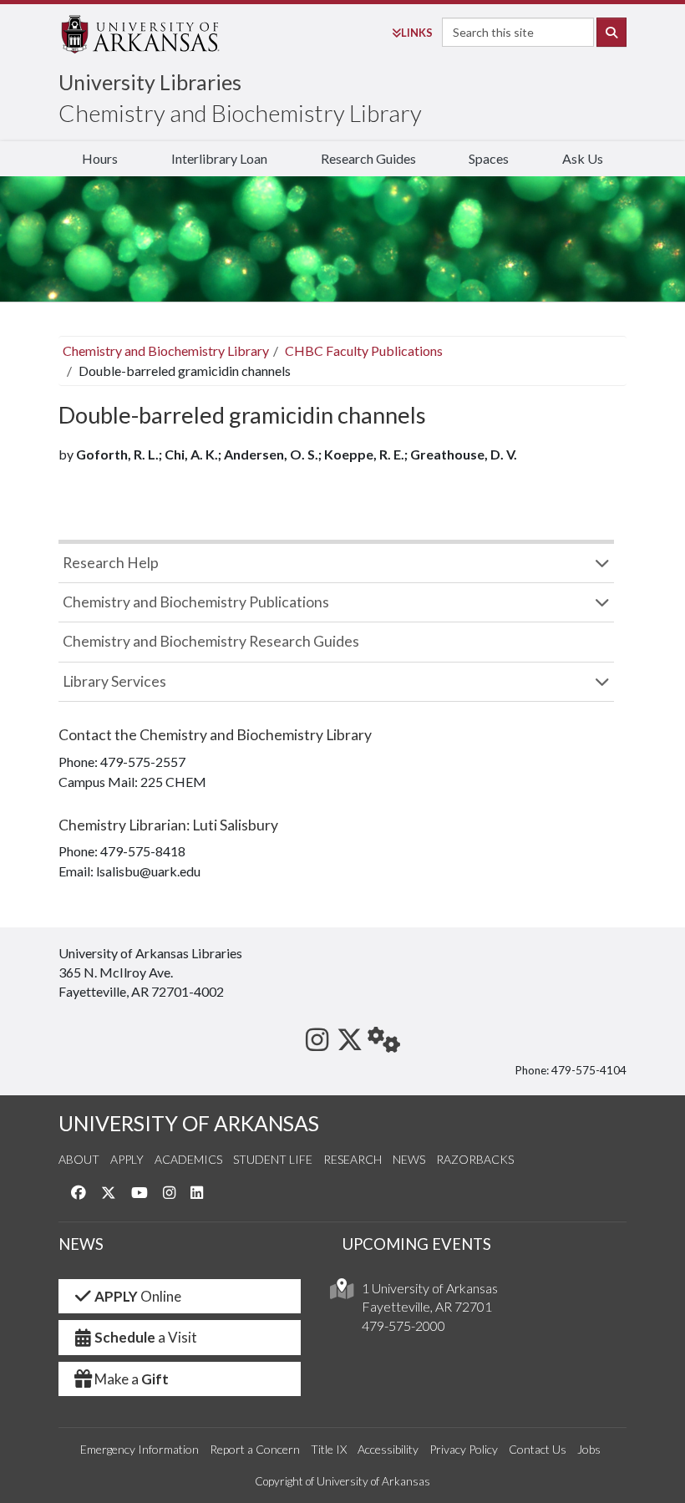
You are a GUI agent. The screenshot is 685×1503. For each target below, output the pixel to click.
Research (352, 1159)
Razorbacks (475, 1159)
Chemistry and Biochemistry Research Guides (211, 641)
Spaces (489, 158)
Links (417, 32)
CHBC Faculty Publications (364, 350)
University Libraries (149, 81)
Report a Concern (255, 1449)
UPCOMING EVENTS (416, 1244)
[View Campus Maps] (341, 1293)
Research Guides (368, 158)
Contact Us (537, 1449)
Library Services (114, 681)
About (78, 1159)
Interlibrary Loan (219, 158)
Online (137, 1296)
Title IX (329, 1449)
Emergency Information (139, 1449)
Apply (127, 1159)
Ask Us (582, 158)
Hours (100, 158)
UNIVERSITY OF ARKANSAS (188, 1123)
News (409, 1159)
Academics (188, 1159)
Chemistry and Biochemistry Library (240, 113)
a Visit (145, 1337)
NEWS (81, 1244)
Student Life (272, 1159)
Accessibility (388, 1449)
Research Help (111, 562)
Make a (131, 1379)
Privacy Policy (463, 1449)
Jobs (589, 1449)
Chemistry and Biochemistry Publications (196, 602)
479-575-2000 (403, 1325)
